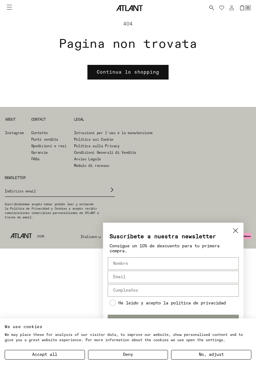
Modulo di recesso (91, 166)
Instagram (14, 133)
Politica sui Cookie (93, 140)
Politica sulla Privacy (97, 146)
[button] (211, 7)
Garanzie (39, 153)
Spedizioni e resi (48, 146)
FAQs (35, 159)
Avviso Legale (87, 159)
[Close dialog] (235, 230)
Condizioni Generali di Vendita (105, 153)
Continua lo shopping (128, 72)
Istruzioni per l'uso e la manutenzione (113, 133)
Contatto (39, 133)
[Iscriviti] (112, 189)
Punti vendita (44, 140)
